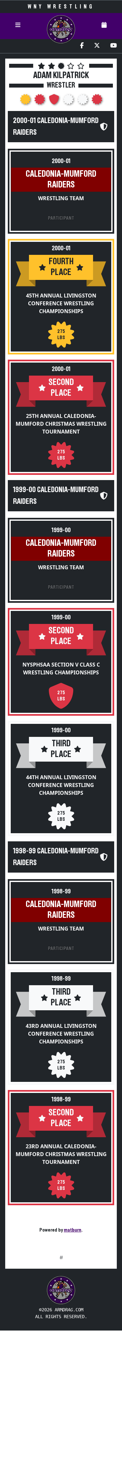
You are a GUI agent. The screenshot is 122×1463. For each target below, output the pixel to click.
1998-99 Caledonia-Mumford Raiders (56, 857)
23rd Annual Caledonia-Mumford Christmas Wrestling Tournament (61, 1154)
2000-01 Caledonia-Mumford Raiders (56, 126)
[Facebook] (82, 46)
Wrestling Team (61, 198)
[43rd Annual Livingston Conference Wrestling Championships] (83, 101)
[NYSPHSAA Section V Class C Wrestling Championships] (54, 101)
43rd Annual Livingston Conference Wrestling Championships (61, 1033)
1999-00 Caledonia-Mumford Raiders (56, 495)
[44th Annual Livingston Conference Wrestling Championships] (69, 101)
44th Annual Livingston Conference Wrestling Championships (61, 785)
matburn (72, 1230)
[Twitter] (97, 46)
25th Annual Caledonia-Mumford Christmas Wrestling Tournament (61, 423)
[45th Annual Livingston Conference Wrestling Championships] (26, 101)
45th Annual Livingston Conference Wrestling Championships (61, 303)
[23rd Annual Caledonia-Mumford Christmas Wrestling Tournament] (96, 101)
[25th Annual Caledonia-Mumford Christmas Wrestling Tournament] (40, 101)
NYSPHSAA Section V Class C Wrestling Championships (61, 668)
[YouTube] (113, 46)
